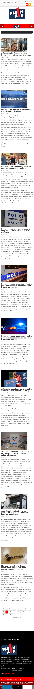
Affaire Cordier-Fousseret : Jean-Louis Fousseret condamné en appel (16, 54)
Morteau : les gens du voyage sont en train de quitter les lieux (17, 110)
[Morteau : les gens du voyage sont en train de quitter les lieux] (14, 99)
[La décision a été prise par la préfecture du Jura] (14, 501)
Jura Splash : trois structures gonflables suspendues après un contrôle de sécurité (14, 513)
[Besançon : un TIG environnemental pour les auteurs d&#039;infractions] (14, 158)
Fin (11, 615)
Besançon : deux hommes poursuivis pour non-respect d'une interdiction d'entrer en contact (16, 286)
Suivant (5, 615)
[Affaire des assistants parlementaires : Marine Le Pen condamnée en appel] (14, 378)
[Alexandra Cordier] (14, 44)
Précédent (12, 609)
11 (18, 612)
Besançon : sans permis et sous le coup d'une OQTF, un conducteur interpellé (15, 231)
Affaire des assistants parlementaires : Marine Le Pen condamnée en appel (16, 390)
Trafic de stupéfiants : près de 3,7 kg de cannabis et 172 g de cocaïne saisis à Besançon (16, 453)
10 (14, 612)
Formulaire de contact (9, 673)
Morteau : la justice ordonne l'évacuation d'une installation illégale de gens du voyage (13, 568)
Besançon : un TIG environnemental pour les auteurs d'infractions (16, 167)
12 (23, 612)
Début (4, 609)
